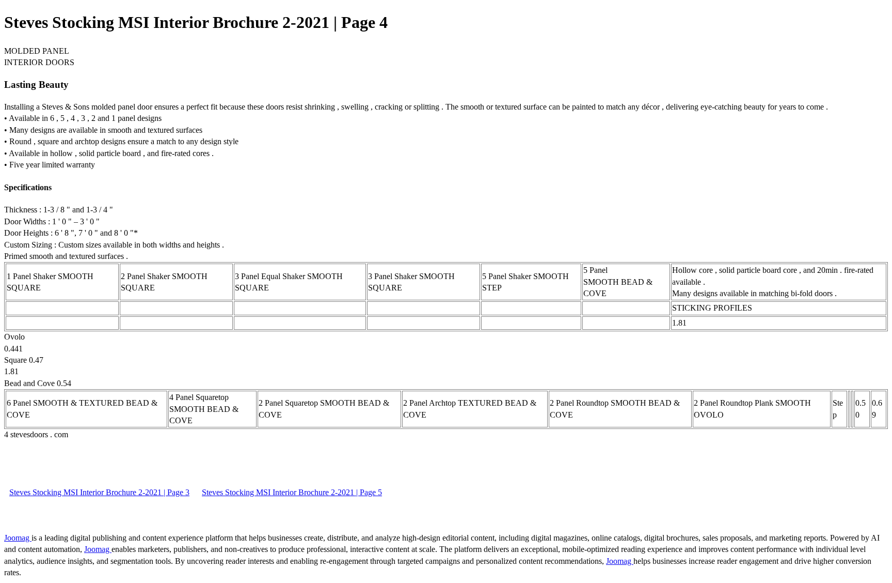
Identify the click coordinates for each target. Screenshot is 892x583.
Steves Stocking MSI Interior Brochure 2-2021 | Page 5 (292, 492)
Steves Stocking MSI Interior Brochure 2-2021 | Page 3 (99, 492)
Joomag (17, 537)
